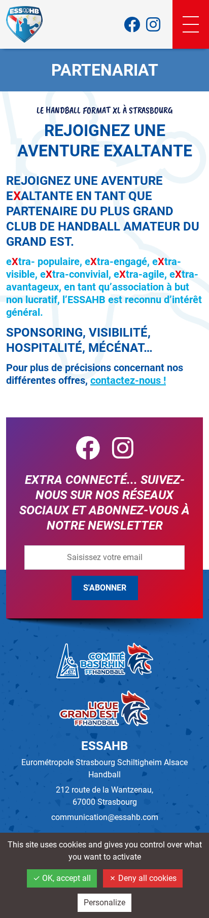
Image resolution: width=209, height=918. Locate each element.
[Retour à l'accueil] (24, 24)
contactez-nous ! (128, 380)
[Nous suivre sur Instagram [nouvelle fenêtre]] (153, 24)
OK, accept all (65, 878)
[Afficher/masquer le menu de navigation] (190, 24)
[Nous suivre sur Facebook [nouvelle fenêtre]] (132, 24)
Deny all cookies (146, 878)
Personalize (104, 902)
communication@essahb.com (104, 817)
